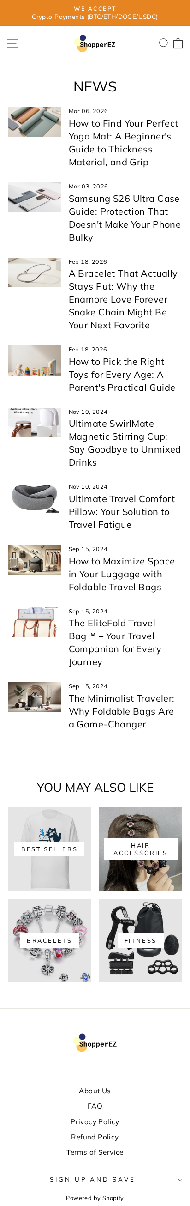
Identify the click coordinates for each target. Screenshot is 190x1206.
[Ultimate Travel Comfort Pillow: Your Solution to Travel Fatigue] (34, 497)
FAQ (95, 1106)
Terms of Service (95, 1152)
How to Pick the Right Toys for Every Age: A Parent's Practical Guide (122, 374)
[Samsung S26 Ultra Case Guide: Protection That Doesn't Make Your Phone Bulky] (34, 197)
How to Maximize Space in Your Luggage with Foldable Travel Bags (122, 574)
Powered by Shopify (95, 1197)
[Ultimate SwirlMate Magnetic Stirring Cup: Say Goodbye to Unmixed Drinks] (34, 422)
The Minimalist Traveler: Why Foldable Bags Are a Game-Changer (122, 711)
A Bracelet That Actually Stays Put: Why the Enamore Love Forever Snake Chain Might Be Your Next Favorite (123, 299)
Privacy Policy (95, 1121)
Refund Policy (95, 1137)
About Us (95, 1090)
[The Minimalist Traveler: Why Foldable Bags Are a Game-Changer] (34, 697)
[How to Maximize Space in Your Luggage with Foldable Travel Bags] (34, 560)
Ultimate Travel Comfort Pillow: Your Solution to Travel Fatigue (122, 511)
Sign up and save (93, 1179)
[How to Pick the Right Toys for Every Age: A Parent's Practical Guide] (34, 360)
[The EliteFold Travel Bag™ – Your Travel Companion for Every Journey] (34, 622)
